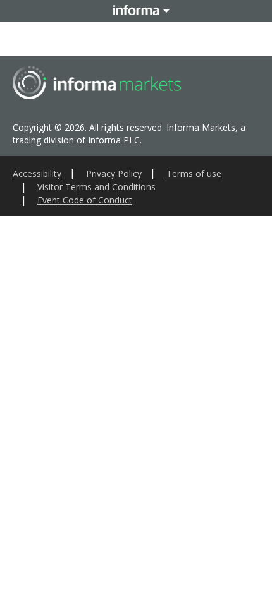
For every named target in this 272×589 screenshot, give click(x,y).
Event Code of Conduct (84, 200)
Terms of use (193, 173)
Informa (136, 10)
